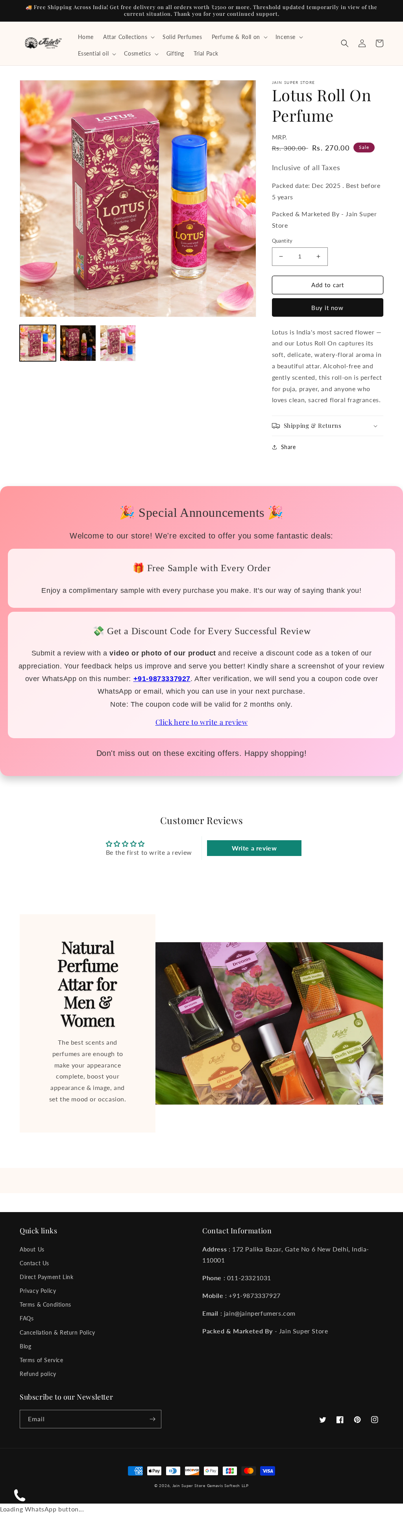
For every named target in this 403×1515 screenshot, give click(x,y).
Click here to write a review (201, 722)
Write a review (254, 848)
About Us (32, 1249)
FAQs (26, 1318)
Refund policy (38, 1373)
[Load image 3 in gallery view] (118, 343)
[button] (128, 37)
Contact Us (34, 1263)
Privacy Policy (38, 1290)
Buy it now (327, 307)
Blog (25, 1346)
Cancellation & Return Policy (57, 1332)
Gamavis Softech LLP (228, 1485)
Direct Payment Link (46, 1277)
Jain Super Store (188, 1485)
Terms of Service (41, 1360)
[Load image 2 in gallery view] (78, 343)
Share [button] (288, 447)
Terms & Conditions (45, 1304)
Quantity (282, 241)
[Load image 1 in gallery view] (38, 343)
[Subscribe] (152, 1419)
